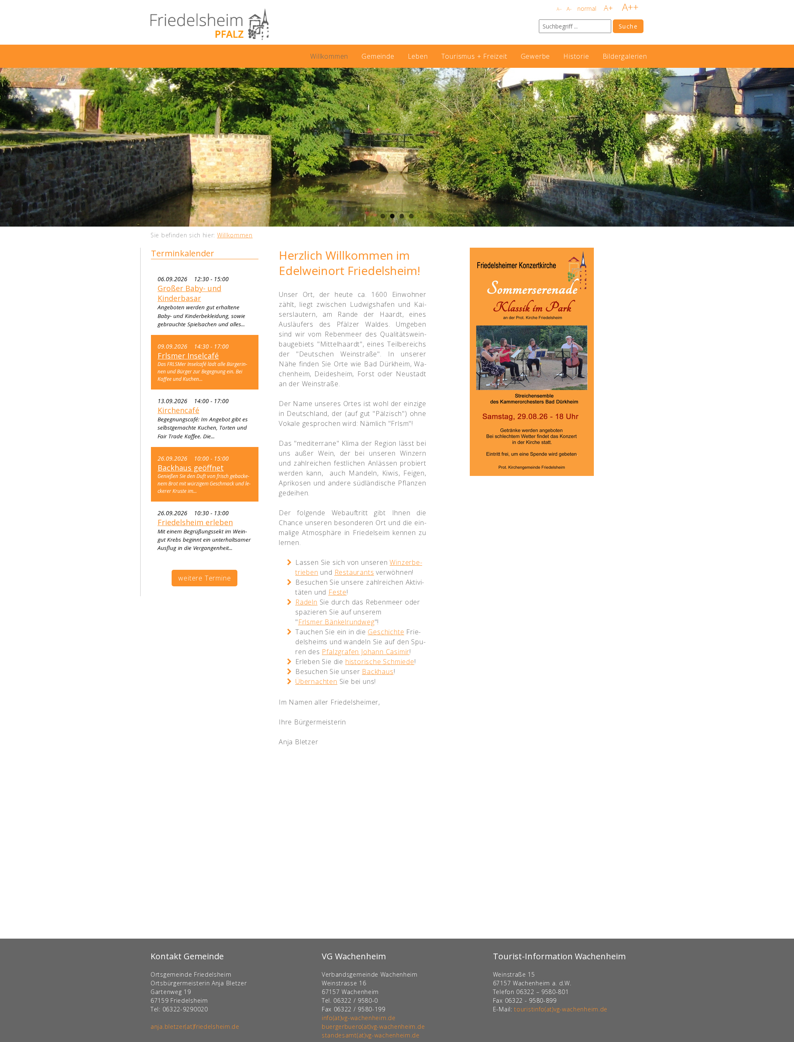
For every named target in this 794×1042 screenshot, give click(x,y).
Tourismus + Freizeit (474, 56)
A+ (608, 8)
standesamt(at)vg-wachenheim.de (371, 1035)
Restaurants (354, 572)
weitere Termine (204, 578)
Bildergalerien (625, 56)
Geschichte (386, 631)
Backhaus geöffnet (191, 468)
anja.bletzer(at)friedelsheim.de (195, 1026)
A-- (559, 9)
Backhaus (377, 671)
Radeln (306, 602)
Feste (337, 592)
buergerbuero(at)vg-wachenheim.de (373, 1026)
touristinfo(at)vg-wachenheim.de (560, 1009)
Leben (418, 56)
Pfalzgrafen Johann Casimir (365, 651)
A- (569, 8)
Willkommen (329, 56)
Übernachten (316, 681)
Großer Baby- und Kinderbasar (189, 293)
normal (586, 8)
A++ (630, 7)
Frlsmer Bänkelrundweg (336, 621)
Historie (576, 56)
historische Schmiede (379, 661)
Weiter (785, 147)
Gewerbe (535, 56)
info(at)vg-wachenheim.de (359, 1018)
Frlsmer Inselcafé (188, 356)
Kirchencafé (178, 410)
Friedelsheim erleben (195, 522)
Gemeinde (377, 56)
